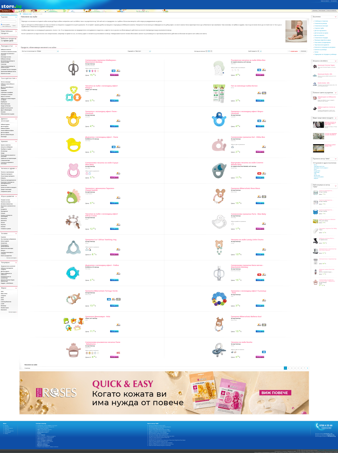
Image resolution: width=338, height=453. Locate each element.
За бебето (6, 11)
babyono (316, 178)
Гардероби (4, 90)
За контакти (334, 1)
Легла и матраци (5, 82)
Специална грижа (6, 191)
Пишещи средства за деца (322, 40)
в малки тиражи (45, 441)
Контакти (7, 427)
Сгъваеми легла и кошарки (8, 69)
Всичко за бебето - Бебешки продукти (46, 436)
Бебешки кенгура (6, 59)
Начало (6, 425)
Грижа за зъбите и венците (8, 187)
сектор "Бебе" (325, 159)
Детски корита (5, 271)
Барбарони (4, 102)
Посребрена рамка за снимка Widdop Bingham (160, 427)
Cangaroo (3, 295)
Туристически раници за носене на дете (8, 66)
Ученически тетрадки (321, 37)
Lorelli (2, 303)
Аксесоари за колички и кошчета (7, 54)
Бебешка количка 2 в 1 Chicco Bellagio (158, 432)
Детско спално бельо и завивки (7, 87)
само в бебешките (6, 26)
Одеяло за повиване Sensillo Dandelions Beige (159, 431)
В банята (3, 178)
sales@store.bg (330, 435)
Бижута (3, 250)
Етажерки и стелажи (6, 94)
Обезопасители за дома (7, 114)
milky (315, 174)
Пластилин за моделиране (322, 42)
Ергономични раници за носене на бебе (8, 61)
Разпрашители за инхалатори (6, 277)
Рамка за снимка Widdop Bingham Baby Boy (159, 437)
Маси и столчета (5, 96)
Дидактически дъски (7, 108)
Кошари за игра (5, 200)
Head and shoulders (319, 177)
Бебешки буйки (5, 128)
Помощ (6, 433)
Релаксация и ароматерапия (5, 245)
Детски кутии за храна (321, 33)
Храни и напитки (6, 145)
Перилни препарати (6, 174)
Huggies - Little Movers (7, 283)
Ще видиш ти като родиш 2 (321, 168)
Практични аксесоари (7, 248)
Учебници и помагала (321, 21)
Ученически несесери (321, 26)
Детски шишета (319, 35)
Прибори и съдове (6, 149)
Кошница (7, 429)
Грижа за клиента (325, 1)
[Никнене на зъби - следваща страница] (307, 368)
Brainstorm (4, 310)
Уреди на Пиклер (5, 106)
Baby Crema (4, 293)
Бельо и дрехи (5, 241)
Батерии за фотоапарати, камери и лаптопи (47, 446)
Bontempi (3, 305)
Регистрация (8, 432)
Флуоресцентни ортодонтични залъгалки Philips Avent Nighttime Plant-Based (167, 440)
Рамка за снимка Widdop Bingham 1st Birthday (160, 445)
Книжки (3, 226)
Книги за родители (6, 255)
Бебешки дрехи (5, 124)
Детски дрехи (5, 126)
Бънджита (4, 209)
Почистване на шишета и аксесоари (8, 155)
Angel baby (316, 172)
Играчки (3, 224)
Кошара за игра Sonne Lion (155, 438)
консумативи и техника (44, 429)
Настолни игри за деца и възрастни (45, 427)
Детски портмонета (320, 30)
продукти (42, 432)
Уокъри (3, 213)
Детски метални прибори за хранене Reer (159, 433)
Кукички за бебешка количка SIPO (157, 425)
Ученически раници (320, 23)
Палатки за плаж (5, 73)
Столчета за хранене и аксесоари (7, 163)
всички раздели (6, 24)
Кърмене (3, 237)
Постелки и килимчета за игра (8, 206)
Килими (3, 112)
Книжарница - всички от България (47, 425)
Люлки (3, 222)
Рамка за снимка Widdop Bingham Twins (158, 441)
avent (315, 169)
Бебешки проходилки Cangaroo (7, 268)
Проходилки (4, 211)
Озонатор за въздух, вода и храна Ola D (158, 434)
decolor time (317, 175)
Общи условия (321, 450)
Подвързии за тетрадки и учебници (325, 54)
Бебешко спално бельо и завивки (7, 84)
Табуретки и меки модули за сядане (8, 99)
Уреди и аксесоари (6, 189)
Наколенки (4, 218)
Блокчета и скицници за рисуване (324, 47)
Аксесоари (4, 136)
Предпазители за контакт (8, 266)
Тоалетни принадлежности (8, 180)
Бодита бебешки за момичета (6, 274)
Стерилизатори (5, 160)
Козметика (4, 185)
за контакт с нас (328, 433)
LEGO (2, 299)
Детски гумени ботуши (7, 134)
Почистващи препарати (7, 176)
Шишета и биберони (6, 147)
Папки (316, 52)
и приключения (43, 442)
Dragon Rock (317, 171)
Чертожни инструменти (321, 45)
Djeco (2, 297)
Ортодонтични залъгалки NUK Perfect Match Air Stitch (161, 436)
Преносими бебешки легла (8, 71)
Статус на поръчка (9, 431)
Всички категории (11, 258)
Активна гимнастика (7, 204)
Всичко (44, 440)
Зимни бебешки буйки (7, 130)
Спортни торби (319, 28)
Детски (41, 434)
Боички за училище (320, 49)
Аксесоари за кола (6, 57)
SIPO (2, 291)
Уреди (2, 153)
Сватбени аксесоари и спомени (7, 253)
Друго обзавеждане (6, 110)
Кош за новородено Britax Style (156, 428)
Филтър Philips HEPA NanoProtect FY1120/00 (159, 429)
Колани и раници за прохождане (6, 216)
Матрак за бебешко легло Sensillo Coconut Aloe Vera (161, 444)
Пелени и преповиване (7, 172)
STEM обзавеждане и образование (45, 437)
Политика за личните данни (332, 450)
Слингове (3, 64)
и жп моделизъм (44, 438)
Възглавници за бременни (8, 239)
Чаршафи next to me (319, 166)
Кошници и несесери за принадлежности (7, 182)
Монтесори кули (5, 104)
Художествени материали (43, 431)
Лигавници (4, 151)
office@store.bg (331, 436)
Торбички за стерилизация (8, 158)
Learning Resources (6, 301)
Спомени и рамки (6, 228)
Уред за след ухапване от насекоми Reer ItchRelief (160, 442)
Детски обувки (5, 132)
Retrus (315, 165)
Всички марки (12, 312)
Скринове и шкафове (7, 92)
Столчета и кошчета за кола (9, 51)
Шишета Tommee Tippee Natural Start (7, 280)
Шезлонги (4, 220)
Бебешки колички (6, 49)
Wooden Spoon (5, 308)
